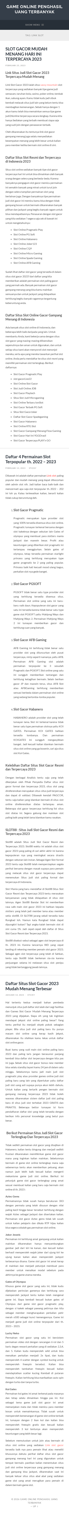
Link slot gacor (54, 1445)
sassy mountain (49, 84)
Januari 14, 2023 (14, 995)
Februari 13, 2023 (15, 468)
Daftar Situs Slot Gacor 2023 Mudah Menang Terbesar (32, 986)
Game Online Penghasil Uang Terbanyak (34, 9)
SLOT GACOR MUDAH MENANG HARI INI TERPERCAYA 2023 (26, 54)
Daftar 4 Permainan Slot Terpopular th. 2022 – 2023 (30, 459)
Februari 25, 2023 (15, 65)
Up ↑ (36, 1506)
